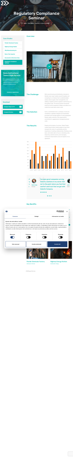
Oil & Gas (33, 263)
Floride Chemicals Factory (36, 261)
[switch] (28, 237)
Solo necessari (15, 244)
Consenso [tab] (15, 216)
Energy (57, 263)
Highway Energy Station (58, 261)
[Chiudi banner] (67, 211)
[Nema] (5, 3)
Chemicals (29, 263)
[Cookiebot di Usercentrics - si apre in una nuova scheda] (57, 211)
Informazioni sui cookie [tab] (58, 216)
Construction (52, 263)
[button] (47, 196)
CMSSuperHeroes (30, 271)
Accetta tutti (57, 244)
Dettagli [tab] (36, 216)
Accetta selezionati (36, 244)
